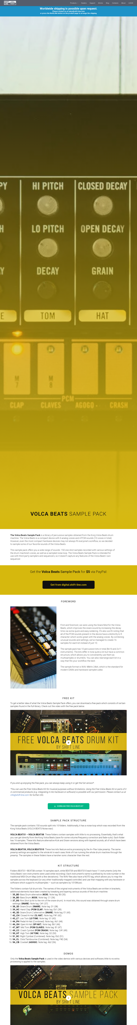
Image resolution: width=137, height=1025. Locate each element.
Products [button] (73, 3)
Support (92, 3)
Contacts (115, 3)
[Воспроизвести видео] (68, 742)
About (123, 3)
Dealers (84, 3)
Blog (107, 3)
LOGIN (130, 3)
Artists (100, 3)
